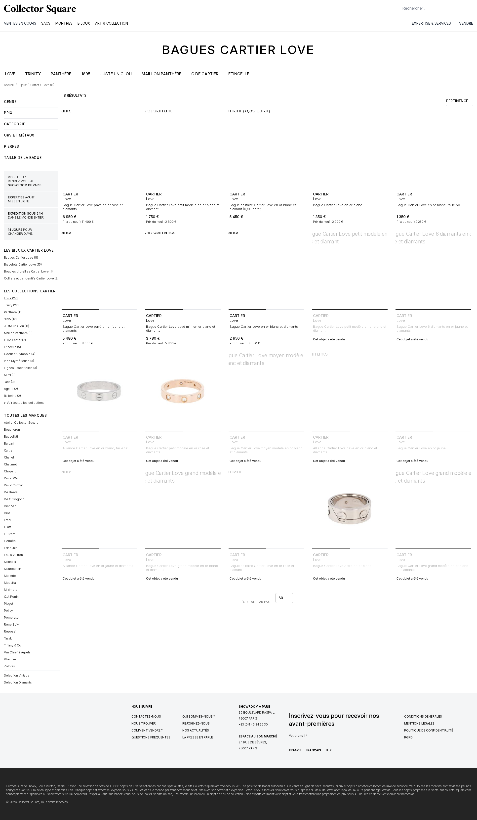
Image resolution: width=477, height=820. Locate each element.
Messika (10, 583)
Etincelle (238, 73)
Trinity (33, 73)
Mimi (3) (9, 375)
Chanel (9, 457)
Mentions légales (419, 723)
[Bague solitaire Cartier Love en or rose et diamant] (266, 509)
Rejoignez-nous (196, 723)
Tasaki (8, 638)
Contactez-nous (146, 716)
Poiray (8, 610)
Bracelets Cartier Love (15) (23, 264)
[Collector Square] (39, 9)
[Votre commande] (461, 9)
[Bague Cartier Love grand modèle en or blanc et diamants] (183, 509)
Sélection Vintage (17, 675)
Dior (7, 513)
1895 (85, 73)
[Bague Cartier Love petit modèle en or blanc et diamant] (183, 148)
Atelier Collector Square (21, 422)
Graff (7, 527)
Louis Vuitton (13, 555)
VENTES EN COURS (20, 23)
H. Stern (9, 534)
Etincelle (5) (12, 347)
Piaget (8, 603)
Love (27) (11, 298)
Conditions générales (423, 716)
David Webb (13, 478)
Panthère (61, 73)
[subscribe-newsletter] (389, 737)
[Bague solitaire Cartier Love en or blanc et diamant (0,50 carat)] (266, 148)
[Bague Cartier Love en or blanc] (350, 148)
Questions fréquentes (150, 737)
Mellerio (10, 576)
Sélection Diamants (18, 682)
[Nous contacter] (439, 9)
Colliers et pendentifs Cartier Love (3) (31, 278)
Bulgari (9, 443)
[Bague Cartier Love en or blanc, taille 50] (433, 148)
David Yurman (14, 485)
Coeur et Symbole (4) (19, 354)
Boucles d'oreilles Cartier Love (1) (28, 271)
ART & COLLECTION (111, 23)
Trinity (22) (11, 305)
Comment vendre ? (147, 730)
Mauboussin (13, 569)
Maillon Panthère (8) (18, 333)
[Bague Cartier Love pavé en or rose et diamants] (99, 148)
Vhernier (10, 659)
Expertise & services (431, 23)
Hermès (10, 541)
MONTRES (64, 23)
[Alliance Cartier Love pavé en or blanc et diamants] (350, 391)
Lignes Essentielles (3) (20, 368)
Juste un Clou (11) (16, 326)
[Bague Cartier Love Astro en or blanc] (350, 509)
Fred (7, 520)
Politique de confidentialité (428, 730)
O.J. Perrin (11, 596)
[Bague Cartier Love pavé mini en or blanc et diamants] (183, 269)
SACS (45, 23)
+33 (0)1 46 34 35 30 (253, 724)
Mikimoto (10, 590)
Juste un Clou (116, 73)
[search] (398, 6)
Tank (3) (9, 382)
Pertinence (457, 101)
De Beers (11, 492)
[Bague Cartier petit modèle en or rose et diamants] (183, 391)
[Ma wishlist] (450, 9)
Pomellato (11, 617)
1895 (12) (10, 319)
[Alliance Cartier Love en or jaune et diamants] (99, 509)
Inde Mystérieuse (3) (19, 361)
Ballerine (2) (12, 396)
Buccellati (11, 436)
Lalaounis (10, 548)
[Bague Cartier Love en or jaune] (433, 391)
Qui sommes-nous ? (198, 716)
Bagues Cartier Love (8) (21, 257)
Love (10, 73)
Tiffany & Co (12, 645)
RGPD (408, 737)
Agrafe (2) (11, 389)
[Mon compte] (471, 9)
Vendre (466, 23)
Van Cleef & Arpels (17, 652)
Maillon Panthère (161, 73)
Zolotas (9, 666)
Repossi (10, 631)
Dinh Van (10, 506)
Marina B (10, 562)
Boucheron (12, 429)
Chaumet (10, 464)
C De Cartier (204, 73)
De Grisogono (14, 499)
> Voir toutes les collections (24, 403)
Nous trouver (143, 723)
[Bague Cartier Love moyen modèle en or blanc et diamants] (266, 391)
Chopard (10, 471)
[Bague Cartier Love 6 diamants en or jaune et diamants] (433, 269)
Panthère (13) (13, 312)
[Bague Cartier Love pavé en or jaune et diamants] (99, 269)
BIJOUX (84, 23)
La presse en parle (197, 737)
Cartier (8, 450)
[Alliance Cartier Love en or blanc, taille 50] (99, 391)
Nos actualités (195, 730)
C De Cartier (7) (15, 340)
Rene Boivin (12, 624)
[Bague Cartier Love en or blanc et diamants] (266, 269)
